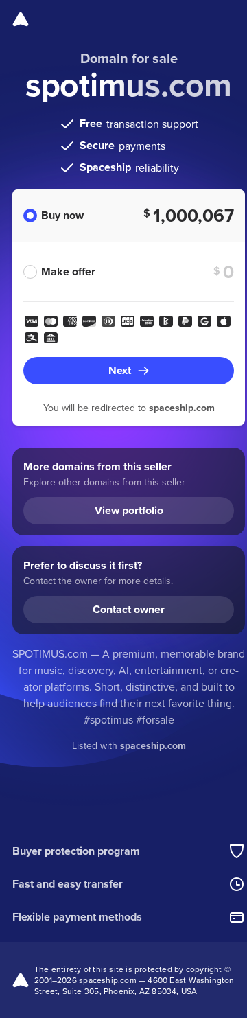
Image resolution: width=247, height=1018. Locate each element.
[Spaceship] (20, 19)
